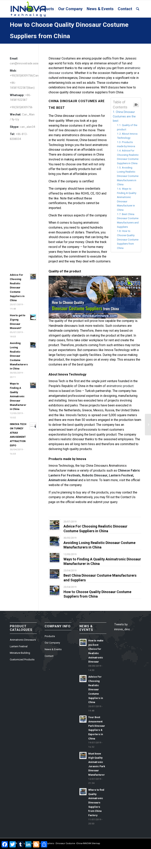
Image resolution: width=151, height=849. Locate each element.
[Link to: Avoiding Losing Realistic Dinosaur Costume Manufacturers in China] (54, 541)
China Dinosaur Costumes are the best (124, 116)
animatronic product (120, 386)
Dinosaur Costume (65, 843)
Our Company (52, 642)
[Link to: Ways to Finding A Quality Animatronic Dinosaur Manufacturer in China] (54, 558)
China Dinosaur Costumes (73, 101)
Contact (49, 656)
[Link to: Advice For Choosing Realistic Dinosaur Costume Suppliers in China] (54, 525)
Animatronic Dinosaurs (23, 639)
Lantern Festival (19, 646)
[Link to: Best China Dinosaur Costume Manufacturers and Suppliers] (54, 574)
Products (50, 636)
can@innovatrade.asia (24, 63)
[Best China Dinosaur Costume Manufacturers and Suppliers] (148, 424)
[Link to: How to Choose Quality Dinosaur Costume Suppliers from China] (54, 590)
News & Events (53, 649)
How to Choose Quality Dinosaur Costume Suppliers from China (127, 239)
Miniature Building (20, 652)
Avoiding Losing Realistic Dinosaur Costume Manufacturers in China (127, 176)
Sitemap (95, 843)
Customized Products (22, 659)
